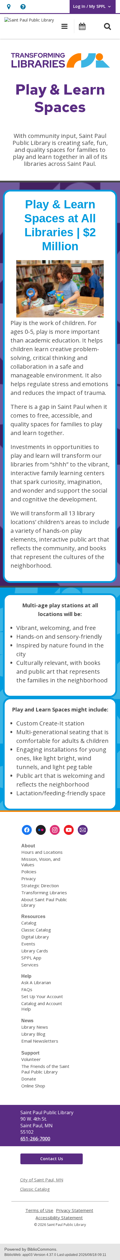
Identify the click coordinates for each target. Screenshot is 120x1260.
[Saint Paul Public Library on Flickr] (41, 830)
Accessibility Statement (59, 1217)
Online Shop (33, 1086)
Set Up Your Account (42, 996)
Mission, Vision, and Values (40, 861)
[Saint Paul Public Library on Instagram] (55, 830)
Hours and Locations (42, 852)
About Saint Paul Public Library (44, 902)
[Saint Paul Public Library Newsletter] (83, 830)
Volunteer (31, 1059)
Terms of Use (39, 1210)
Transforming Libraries (44, 892)
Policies (28, 871)
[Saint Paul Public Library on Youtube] (69, 830)
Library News (34, 1027)
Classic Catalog (36, 930)
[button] (8, 6)
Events (28, 944)
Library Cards (34, 951)
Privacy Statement (74, 1210)
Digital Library (35, 937)
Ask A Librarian (36, 982)
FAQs (26, 989)
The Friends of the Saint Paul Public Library (45, 1069)
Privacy (28, 878)
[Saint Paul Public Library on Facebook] (27, 830)
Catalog (28, 923)
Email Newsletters (39, 1041)
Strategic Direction (40, 885)
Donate (28, 1079)
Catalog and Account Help (41, 1006)
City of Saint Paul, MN (41, 1180)
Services (29, 965)
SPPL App (31, 958)
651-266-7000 (35, 1138)
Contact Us (51, 1158)
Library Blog (33, 1034)
